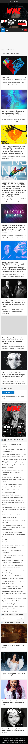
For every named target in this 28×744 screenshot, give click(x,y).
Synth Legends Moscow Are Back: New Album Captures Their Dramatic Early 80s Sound (13, 502)
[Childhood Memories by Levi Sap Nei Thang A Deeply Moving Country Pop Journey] (14, 717)
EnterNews (15, 742)
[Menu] (6, 30)
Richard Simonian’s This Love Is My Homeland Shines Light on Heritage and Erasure (13, 480)
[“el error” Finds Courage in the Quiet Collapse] (14, 633)
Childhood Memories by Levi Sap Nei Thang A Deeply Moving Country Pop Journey (13, 730)
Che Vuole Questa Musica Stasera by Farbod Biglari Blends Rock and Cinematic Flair (13, 535)
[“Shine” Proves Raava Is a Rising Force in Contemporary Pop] (14, 661)
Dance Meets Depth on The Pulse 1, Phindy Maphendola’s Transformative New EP (13, 702)
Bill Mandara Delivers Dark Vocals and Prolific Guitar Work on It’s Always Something (12, 472)
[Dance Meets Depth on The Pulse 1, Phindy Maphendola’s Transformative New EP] (14, 689)
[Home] (3, 30)
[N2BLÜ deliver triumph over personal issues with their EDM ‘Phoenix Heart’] (14, 65)
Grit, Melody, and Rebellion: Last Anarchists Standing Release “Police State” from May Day (14, 510)
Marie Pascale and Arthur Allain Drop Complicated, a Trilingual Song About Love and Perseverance (13, 527)
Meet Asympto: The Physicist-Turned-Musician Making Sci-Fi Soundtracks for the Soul (14, 593)
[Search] (23, 29)
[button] (6, 30)
